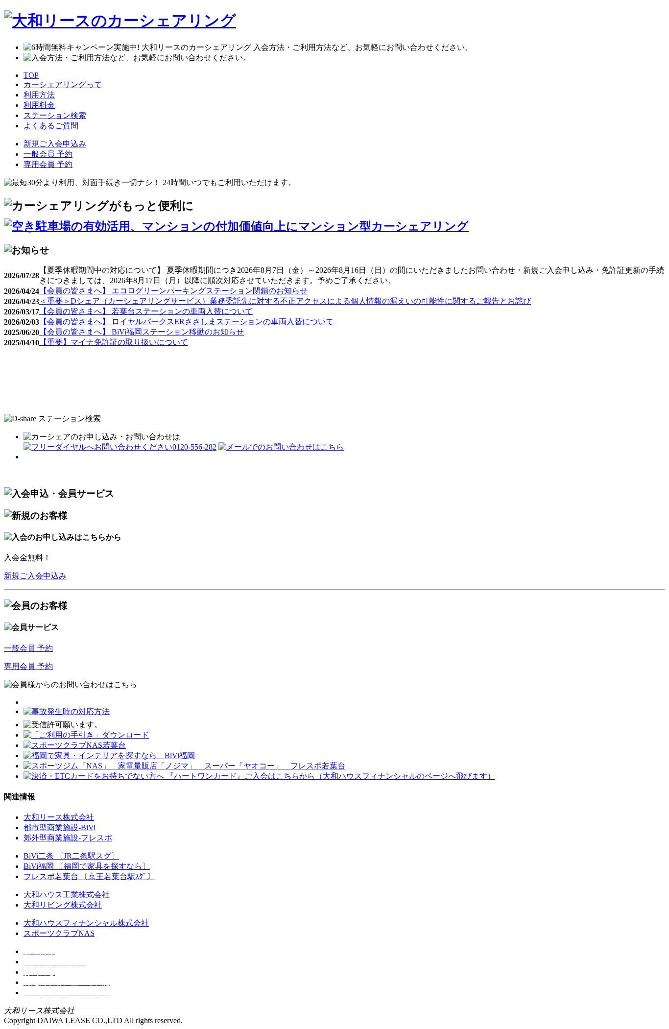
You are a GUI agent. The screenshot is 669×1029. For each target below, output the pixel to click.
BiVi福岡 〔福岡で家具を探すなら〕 (87, 866)
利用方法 (39, 95)
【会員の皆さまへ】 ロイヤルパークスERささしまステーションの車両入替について (186, 321)
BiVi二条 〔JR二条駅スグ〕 (71, 856)
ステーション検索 (55, 115)
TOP (31, 75)
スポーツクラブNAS (59, 933)
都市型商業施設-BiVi (60, 827)
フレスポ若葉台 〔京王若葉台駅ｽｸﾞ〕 (89, 876)
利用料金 (39, 105)
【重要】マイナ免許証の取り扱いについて (113, 342)
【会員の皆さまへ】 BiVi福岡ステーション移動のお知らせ (141, 332)
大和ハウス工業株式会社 (67, 894)
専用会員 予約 (48, 164)
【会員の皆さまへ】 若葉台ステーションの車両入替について (146, 311)
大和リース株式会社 (59, 817)
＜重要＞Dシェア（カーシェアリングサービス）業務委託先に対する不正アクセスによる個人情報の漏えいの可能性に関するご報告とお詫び (285, 301)
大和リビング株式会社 (63, 905)
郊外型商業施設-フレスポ (68, 838)
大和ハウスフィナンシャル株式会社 (86, 923)
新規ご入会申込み (55, 144)
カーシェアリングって (63, 84)
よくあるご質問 (51, 125)
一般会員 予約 (48, 154)
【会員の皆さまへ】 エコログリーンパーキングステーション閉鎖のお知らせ (173, 291)
